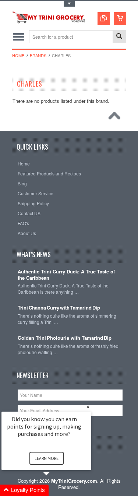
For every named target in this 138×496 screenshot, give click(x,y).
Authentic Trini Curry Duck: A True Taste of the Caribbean (66, 275)
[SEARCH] (119, 37)
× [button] (87, 406)
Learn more (47, 458)
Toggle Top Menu (69, 4)
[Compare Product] (104, 18)
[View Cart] (120, 18)
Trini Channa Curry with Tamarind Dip (59, 308)
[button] (55, 490)
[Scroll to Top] (116, 117)
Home (18, 55)
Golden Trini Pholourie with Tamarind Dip (65, 338)
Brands (38, 55)
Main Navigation (18, 36)
